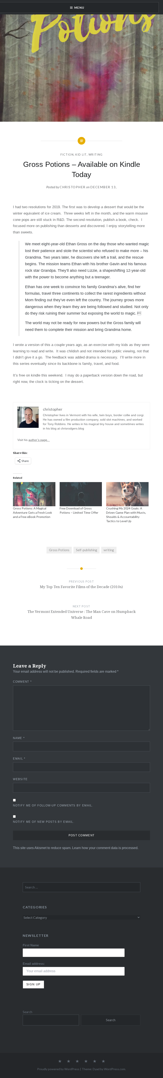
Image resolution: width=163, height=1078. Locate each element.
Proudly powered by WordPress (58, 1069)
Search (27, 1012)
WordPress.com (114, 1069)
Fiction (67, 154)
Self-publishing (86, 550)
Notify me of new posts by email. (43, 821)
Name (19, 738)
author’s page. (39, 440)
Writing (96, 154)
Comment (22, 681)
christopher (73, 187)
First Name (31, 945)
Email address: (34, 963)
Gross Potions (59, 550)
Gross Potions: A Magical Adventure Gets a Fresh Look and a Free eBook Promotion (32, 512)
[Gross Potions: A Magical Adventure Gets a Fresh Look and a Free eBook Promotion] (34, 494)
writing (109, 550)
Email (19, 758)
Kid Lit (81, 154)
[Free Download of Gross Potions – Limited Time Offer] (81, 494)
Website (20, 779)
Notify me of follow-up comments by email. (53, 805)
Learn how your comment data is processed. (105, 848)
